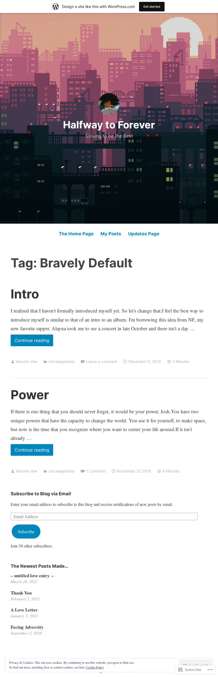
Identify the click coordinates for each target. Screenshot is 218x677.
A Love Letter (24, 609)
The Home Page (76, 233)
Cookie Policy (95, 667)
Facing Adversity (27, 627)
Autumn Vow (26, 361)
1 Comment (96, 471)
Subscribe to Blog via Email (41, 493)
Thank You (21, 592)
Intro (25, 293)
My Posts (110, 233)
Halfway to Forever (109, 125)
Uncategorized (61, 361)
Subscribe (26, 531)
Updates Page (143, 233)
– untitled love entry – (32, 575)
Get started (151, 6)
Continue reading (30, 340)
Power (30, 394)
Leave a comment (101, 361)
